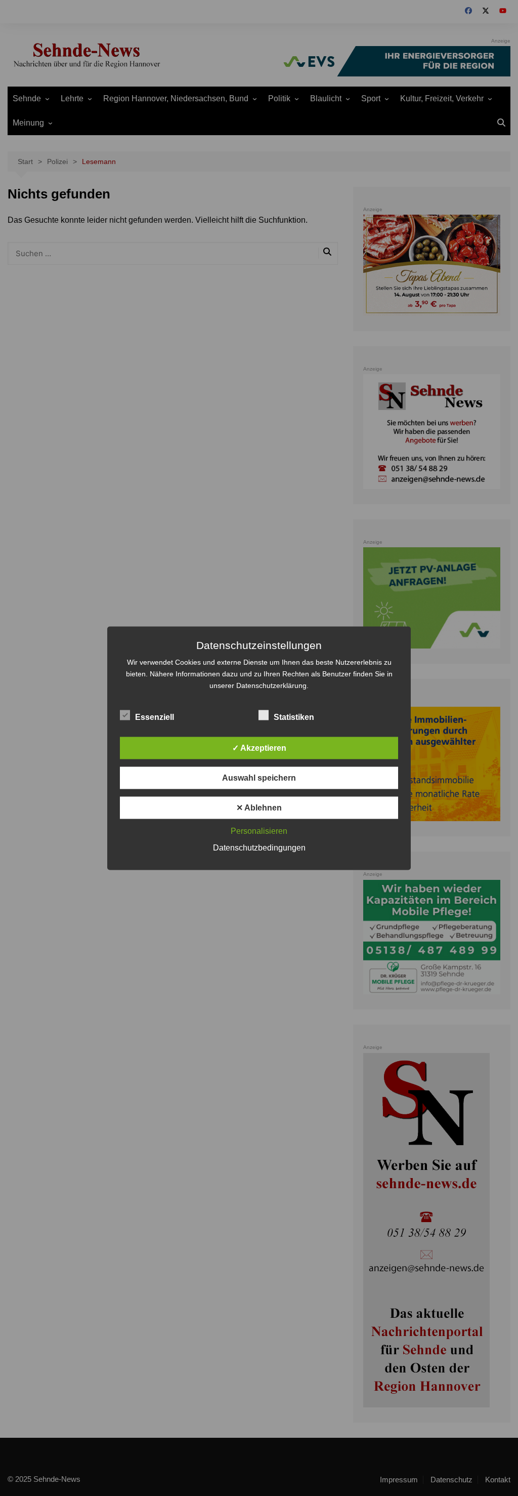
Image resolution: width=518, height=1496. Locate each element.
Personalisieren (259, 830)
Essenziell (154, 716)
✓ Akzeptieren (259, 747)
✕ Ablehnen (259, 807)
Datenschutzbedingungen (259, 847)
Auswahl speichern (259, 777)
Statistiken (294, 716)
